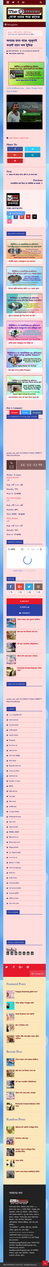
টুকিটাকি (11, 786)
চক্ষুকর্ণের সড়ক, (20, 53)
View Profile (17, 213)
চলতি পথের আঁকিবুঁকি (14, 755)
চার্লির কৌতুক (12, 760)
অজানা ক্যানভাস (17, 32)
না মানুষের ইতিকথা (14, 811)
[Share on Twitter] (32, 149)
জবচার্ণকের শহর (13, 776)
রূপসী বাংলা (12, 873)
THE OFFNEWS (8, 1265)
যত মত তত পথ (13, 857)
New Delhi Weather (14, 498)
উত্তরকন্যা (12, 740)
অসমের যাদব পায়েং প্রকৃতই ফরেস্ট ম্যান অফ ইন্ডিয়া (22, 42)
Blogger (14, 412)
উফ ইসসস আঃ (13, 745)
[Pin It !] (15, 161)
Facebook (37, 412)
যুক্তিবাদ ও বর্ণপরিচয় (14, 862)
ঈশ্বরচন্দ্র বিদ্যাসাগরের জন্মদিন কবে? (26, 992)
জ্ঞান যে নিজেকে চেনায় (21, 1025)
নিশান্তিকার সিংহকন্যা (15, 817)
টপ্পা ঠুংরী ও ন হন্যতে (14, 781)
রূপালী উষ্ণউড (13, 878)
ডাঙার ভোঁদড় (19, 1160)
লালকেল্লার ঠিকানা (14, 883)
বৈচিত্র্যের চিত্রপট (13, 847)
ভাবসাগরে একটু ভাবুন (21, 1138)
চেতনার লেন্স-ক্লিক (14, 771)
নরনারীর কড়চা (12, 806)
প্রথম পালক (12, 822)
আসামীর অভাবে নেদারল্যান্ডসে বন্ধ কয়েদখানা (21, 261)
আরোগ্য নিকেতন (13, 735)
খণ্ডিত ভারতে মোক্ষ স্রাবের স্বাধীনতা (28, 619)
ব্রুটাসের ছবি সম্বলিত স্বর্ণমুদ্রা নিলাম (26, 1127)
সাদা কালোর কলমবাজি (15, 888)
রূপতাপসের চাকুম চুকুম (15, 867)
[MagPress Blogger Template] (24, 13)
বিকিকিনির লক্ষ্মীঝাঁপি (14, 832)
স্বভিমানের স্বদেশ (14, 898)
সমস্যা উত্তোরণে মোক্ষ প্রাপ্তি (24, 1014)
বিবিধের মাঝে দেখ (13, 837)
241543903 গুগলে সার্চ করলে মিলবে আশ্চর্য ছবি (23, 397)
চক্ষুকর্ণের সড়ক (27, 32)
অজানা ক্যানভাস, (13, 53)
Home (10, 32)
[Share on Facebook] (15, 149)
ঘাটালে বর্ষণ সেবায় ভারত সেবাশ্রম (27, 656)
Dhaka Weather (12, 518)
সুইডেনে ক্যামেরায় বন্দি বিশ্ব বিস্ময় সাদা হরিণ (21, 316)
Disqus (25, 412)
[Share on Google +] (15, 155)
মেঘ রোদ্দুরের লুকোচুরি (14, 852)
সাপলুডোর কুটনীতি (14, 893)
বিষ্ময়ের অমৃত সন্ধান (14, 842)
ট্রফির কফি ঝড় (13, 791)
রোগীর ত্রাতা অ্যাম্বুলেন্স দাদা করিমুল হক (20, 343)
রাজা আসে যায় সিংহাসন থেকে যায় (27, 631)
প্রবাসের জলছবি (13, 827)
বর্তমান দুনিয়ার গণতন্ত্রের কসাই (24, 1003)
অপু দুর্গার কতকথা (13, 725)
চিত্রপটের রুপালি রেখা (15, 766)
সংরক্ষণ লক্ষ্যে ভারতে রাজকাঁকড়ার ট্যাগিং (27, 1171)
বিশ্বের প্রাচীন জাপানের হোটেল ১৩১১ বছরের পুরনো (23, 288)
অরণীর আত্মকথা (13, 730)
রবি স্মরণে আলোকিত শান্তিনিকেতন (27, 644)
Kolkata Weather (13, 477)
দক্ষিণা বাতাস (12, 801)
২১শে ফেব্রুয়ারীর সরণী (15, 715)
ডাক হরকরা (12, 796)
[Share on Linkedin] (32, 155)
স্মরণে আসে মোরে (14, 903)
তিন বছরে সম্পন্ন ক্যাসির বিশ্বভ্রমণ (19, 370)
